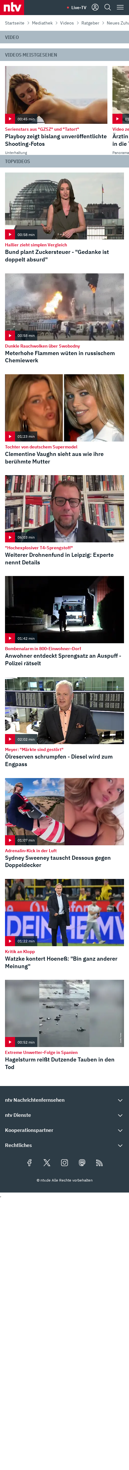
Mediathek (42, 23)
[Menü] (120, 7)
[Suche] (107, 7)
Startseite (14, 23)
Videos (67, 23)
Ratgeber (90, 23)
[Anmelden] (95, 7)
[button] (64, 1100)
